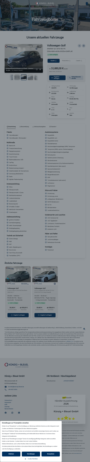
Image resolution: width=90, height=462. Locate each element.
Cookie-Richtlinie (33, 459)
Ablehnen (11, 454)
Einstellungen (31, 454)
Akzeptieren (50, 454)
